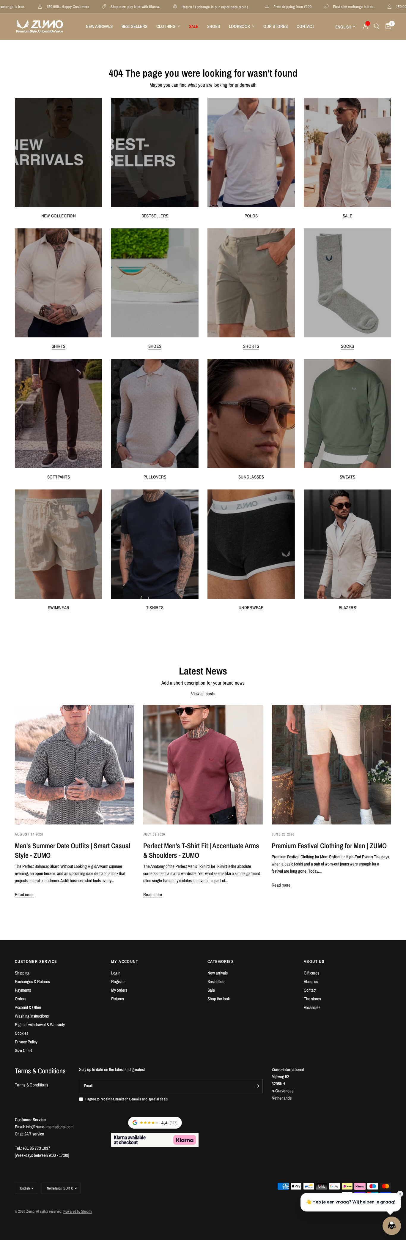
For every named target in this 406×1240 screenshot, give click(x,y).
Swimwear (58, 607)
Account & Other (28, 1007)
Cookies (21, 1033)
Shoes (213, 26)
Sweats (347, 476)
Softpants (58, 476)
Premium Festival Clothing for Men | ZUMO (329, 845)
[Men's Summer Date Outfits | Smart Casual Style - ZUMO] (74, 764)
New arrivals (217, 973)
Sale (347, 215)
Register (118, 981)
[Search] (377, 26)
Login (115, 973)
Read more (24, 894)
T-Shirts (154, 607)
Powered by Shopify (77, 1211)
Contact (305, 26)
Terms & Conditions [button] (31, 1084)
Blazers (347, 607)
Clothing (166, 26)
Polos (251, 215)
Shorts (251, 346)
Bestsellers (134, 26)
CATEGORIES (220, 961)
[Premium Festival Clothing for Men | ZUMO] (331, 764)
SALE (193, 26)
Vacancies (312, 1007)
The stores (312, 999)
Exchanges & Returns (32, 981)
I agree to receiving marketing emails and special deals (126, 1099)
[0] (387, 26)
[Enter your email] (257, 1086)
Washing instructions (32, 1016)
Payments (23, 990)
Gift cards (311, 973)
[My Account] (365, 26)
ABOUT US (314, 961)
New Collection (58, 215)
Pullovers (155, 476)
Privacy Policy (26, 1042)
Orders (20, 999)
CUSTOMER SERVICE (36, 961)
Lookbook (239, 26)
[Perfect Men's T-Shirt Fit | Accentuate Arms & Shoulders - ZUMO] (203, 764)
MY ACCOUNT (124, 961)
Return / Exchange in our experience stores (170, 6)
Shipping (22, 973)
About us (311, 981)
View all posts (203, 693)
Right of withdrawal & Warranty (40, 1024)
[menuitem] (99, 26)
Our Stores (275, 26)
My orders (119, 990)
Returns (117, 999)
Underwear (251, 607)
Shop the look (218, 999)
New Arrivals (99, 26)
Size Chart (23, 1050)
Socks (347, 346)
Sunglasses (251, 476)
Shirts (59, 346)
